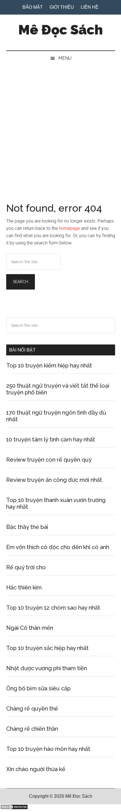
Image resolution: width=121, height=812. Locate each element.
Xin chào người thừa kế (35, 769)
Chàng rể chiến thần (32, 728)
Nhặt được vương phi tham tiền (46, 668)
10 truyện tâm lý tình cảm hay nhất (50, 439)
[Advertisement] (60, 128)
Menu (64, 58)
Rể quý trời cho (26, 567)
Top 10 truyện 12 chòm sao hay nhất (53, 607)
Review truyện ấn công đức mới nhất (54, 479)
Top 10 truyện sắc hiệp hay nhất (47, 648)
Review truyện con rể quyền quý (49, 459)
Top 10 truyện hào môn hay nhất (48, 749)
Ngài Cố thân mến (29, 627)
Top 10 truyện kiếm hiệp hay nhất (49, 365)
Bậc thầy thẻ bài (27, 527)
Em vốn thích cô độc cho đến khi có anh (57, 547)
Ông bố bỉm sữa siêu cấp (38, 688)
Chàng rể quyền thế (32, 708)
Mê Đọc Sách (60, 30)
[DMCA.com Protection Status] (14, 808)
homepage (69, 228)
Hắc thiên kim (24, 587)
